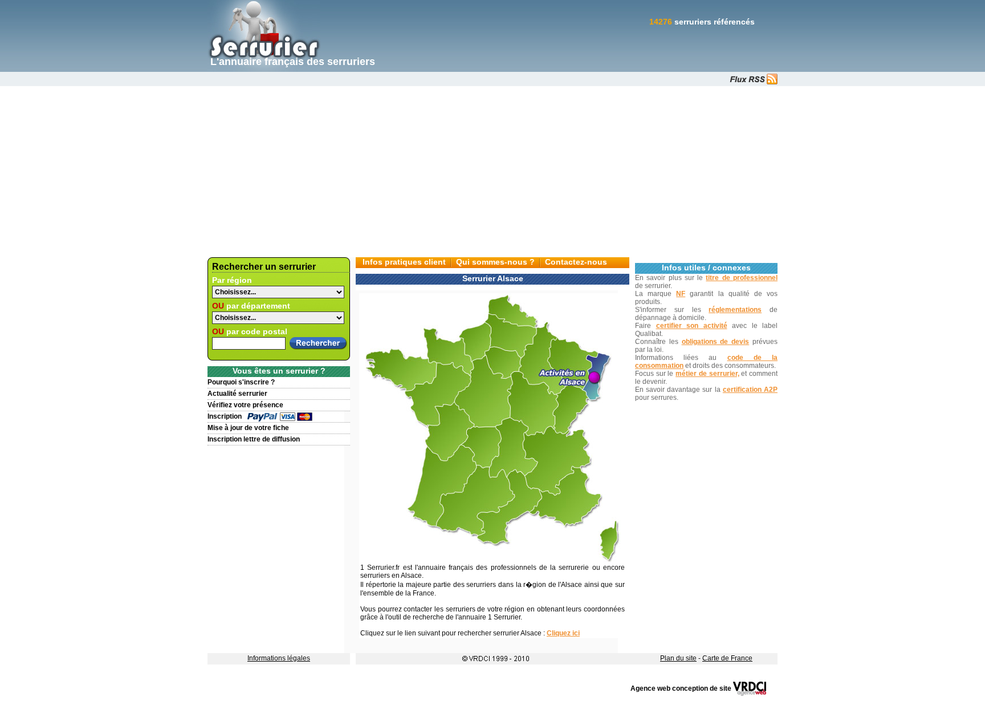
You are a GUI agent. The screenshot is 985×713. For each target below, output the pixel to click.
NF (680, 294)
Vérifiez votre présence (245, 405)
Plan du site (678, 658)
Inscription (224, 416)
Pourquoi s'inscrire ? (241, 382)
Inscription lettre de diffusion (253, 439)
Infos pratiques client (404, 262)
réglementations (735, 310)
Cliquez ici (563, 633)
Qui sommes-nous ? (495, 262)
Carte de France (727, 658)
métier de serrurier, (707, 374)
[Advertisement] (492, 172)
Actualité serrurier (237, 394)
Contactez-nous (576, 262)
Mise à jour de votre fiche (248, 428)
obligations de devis (716, 342)
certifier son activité (691, 326)
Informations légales (278, 658)
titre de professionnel (742, 278)
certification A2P (750, 390)
